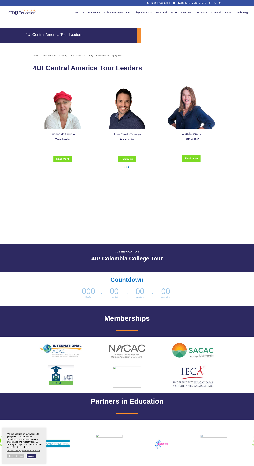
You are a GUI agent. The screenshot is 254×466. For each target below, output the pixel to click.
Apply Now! (117, 55)
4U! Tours (200, 12)
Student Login (242, 12)
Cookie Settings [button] (16, 456)
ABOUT (78, 12)
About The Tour (49, 55)
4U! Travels (216, 12)
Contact (229, 12)
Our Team (93, 12)
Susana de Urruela (62, 134)
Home (36, 55)
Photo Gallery (102, 55)
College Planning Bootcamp (117, 12)
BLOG (174, 12)
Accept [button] (31, 456)
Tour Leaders (76, 55)
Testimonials (161, 12)
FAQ (91, 55)
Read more (62, 158)
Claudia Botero (191, 133)
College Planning (141, 12)
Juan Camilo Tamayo (127, 134)
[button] (125, 167)
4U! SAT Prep (186, 12)
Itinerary (63, 55)
